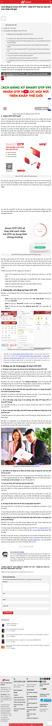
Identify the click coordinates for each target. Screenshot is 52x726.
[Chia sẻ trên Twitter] (25, 547)
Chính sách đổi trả (18, 697)
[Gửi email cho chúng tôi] (41, 682)
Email (4, 599)
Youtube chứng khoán (34, 540)
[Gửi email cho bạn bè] (27, 547)
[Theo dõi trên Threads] (49, 679)
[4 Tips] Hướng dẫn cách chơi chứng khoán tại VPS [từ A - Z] (20, 572)
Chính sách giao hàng (19, 702)
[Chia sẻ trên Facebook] (22, 547)
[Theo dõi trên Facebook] (41, 679)
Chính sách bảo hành (19, 700)
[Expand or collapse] (2, 24)
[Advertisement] (26, 198)
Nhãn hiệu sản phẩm (32, 707)
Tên (4, 593)
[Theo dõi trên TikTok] (45, 679)
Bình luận (5, 581)
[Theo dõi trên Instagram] (43, 679)
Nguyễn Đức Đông (21, 553)
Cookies (16, 695)
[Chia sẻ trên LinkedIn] (32, 547)
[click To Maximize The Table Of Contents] (3, 18)
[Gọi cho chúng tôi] (43, 682)
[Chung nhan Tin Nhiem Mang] (45, 710)
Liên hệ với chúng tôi (32, 718)
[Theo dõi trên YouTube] (45, 682)
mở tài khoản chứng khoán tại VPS (23, 354)
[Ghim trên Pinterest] (30, 547)
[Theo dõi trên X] (47, 679)
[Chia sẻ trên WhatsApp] (20, 547)
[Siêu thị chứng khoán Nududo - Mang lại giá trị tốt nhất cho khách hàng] (26, 2)
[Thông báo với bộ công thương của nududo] (45, 700)
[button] (2, 2)
